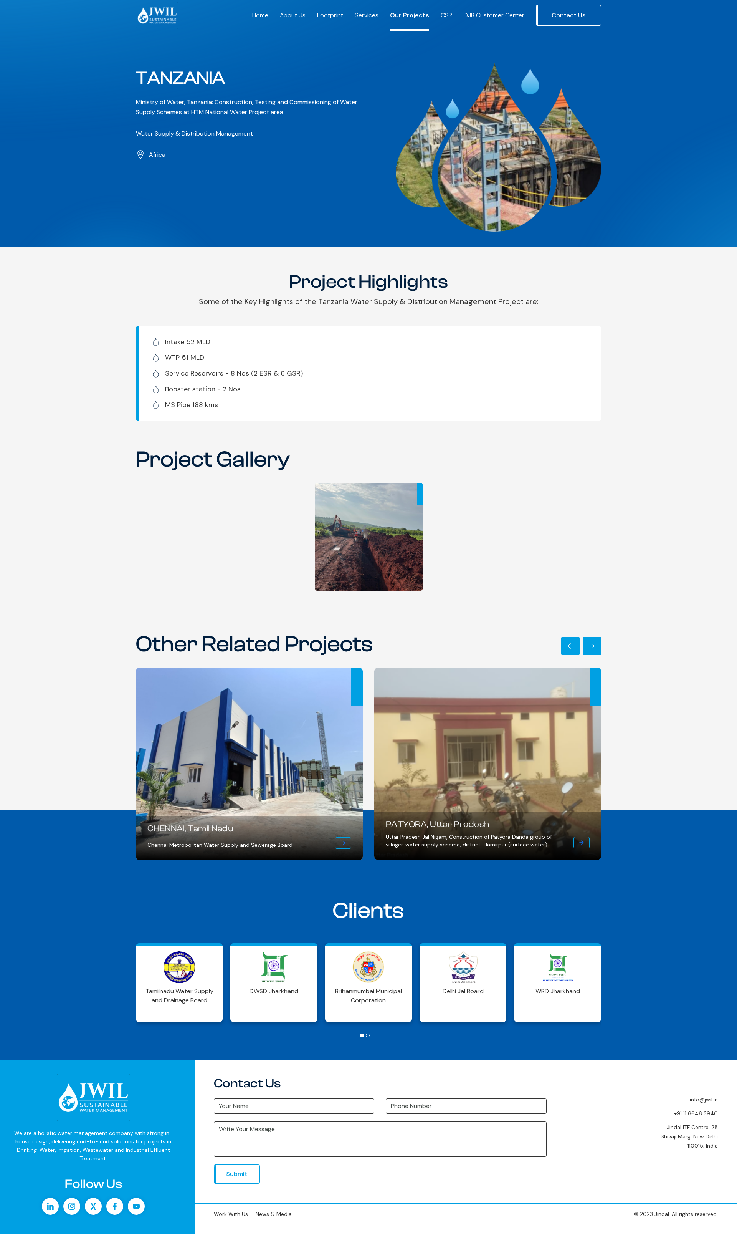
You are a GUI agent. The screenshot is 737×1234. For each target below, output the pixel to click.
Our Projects (409, 15)
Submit (236, 1174)
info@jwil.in (704, 1099)
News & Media (274, 1214)
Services (366, 15)
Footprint (330, 15)
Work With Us (231, 1214)
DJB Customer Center (494, 15)
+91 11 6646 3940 (696, 1113)
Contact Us (568, 15)
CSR (446, 15)
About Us (293, 15)
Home (260, 15)
